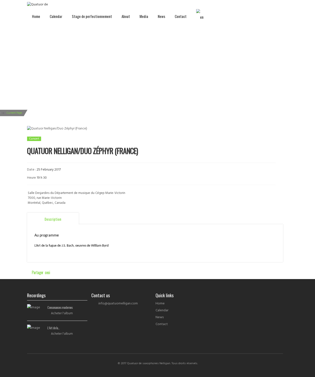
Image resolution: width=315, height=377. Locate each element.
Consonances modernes (60, 307)
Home (36, 16)
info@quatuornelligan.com (118, 303)
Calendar (56, 16)
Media (144, 16)
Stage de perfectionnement (92, 16)
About (126, 16)
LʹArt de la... (53, 327)
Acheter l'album (62, 313)
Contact (181, 16)
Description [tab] (53, 219)
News (161, 16)
